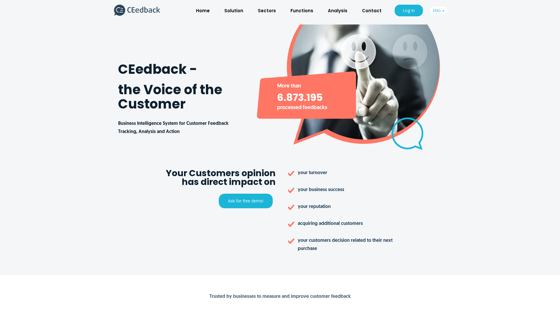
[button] (438, 10)
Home (203, 11)
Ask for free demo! (245, 201)
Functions (301, 11)
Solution (233, 11)
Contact (372, 11)
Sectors (267, 11)
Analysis (337, 11)
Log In (409, 10)
